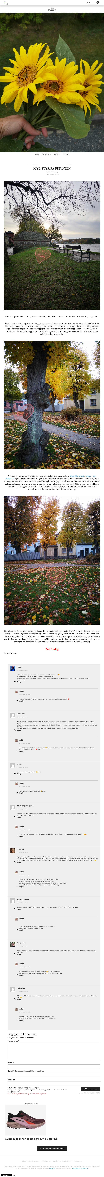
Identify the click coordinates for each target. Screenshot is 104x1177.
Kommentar (13, 1041)
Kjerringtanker (23, 899)
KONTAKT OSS (65, 1161)
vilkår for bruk (92, 1093)
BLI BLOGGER (77, 1161)
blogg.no (52, 1169)
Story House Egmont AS (80, 1169)
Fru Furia (20, 849)
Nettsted (11, 1079)
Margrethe (21, 943)
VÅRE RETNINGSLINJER (30, 1161)
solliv (52, 9)
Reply (19, 682)
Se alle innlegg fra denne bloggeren (52, 1148)
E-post (26, 1071)
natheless (21, 988)
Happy (19, 667)
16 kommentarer (52, 172)
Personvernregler (85, 1093)
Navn (11, 1062)
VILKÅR (55, 1161)
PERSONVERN (46, 1161)
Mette (19, 764)
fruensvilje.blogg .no (25, 806)
